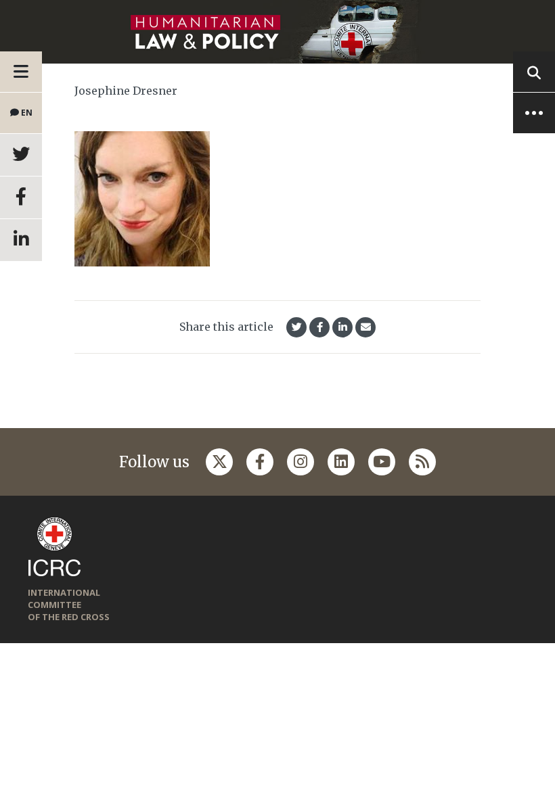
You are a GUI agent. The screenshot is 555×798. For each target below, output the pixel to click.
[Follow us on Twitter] (219, 461)
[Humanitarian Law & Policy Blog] (277, 32)
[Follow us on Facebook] (259, 461)
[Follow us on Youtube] (381, 461)
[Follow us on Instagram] (300, 461)
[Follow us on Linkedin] (341, 461)
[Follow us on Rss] (422, 461)
